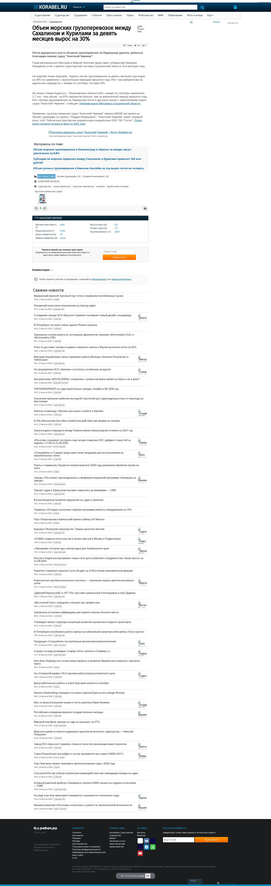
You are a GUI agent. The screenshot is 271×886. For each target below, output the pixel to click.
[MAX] (140, 846)
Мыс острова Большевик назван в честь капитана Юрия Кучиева (71, 702)
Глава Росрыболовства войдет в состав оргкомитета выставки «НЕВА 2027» (78, 753)
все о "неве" (59, 757)
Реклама (76, 841)
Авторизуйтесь (99, 279)
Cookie (141, 875)
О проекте (76, 833)
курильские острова (117, 186)
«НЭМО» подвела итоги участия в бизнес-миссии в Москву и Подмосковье (77, 538)
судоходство (56, 22)
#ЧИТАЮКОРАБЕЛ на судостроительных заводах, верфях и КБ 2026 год (76, 389)
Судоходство (62, 15)
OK (147, 876)
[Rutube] (153, 840)
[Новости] (42, 198)
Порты (130, 15)
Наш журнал (77, 835)
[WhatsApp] (153, 846)
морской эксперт (61, 383)
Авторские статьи (117, 841)
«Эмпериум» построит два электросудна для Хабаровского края (71, 548)
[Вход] (235, 8)
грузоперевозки (62, 186)
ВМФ (160, 15)
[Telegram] (146, 846)
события (57, 319)
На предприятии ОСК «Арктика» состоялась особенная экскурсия (72, 369)
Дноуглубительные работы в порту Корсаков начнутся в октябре (71, 683)
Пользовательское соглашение (86, 847)
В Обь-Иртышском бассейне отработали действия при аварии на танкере (77, 420)
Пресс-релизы (114, 15)
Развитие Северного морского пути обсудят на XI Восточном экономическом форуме (83, 570)
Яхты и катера (195, 15)
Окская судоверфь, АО (68, 176)
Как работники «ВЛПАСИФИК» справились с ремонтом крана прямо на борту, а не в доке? (87, 379)
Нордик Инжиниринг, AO (95, 176)
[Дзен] (140, 840)
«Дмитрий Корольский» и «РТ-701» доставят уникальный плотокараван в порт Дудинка (85, 593)
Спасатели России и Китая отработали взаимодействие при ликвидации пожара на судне (86, 773)
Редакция (76, 838)
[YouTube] (140, 853)
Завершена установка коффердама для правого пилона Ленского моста (76, 612)
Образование (175, 15)
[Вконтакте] (146, 840)
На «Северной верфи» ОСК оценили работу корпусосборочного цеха (74, 673)
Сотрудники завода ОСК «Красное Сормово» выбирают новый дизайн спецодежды (82, 315)
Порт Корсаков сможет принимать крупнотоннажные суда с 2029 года (74, 763)
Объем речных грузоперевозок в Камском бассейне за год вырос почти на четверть (88, 168)
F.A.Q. (74, 858)
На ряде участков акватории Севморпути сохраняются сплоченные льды (76, 795)
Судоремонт (80, 15)
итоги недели (59, 447)
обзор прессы (60, 565)
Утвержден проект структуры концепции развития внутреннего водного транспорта (82, 622)
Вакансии (141, 835)
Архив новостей (116, 847)
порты (56, 299)
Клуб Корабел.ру (79, 844)
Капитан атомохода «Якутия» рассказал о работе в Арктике (68, 411)
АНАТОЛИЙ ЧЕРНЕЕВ (48, 181)
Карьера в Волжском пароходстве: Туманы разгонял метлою (69, 529)
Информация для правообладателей (89, 852)
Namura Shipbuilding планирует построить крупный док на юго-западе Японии (79, 692)
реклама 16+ (263, 2)
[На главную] (50, 7)
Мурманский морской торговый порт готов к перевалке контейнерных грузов (78, 296)
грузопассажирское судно (48, 191)
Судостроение (42, 15)
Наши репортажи (117, 844)
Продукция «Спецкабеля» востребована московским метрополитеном (75, 641)
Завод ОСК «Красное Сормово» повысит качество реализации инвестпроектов (80, 744)
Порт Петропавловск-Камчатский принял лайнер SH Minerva (69, 519)
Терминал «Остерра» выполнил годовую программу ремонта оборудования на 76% (83, 509)
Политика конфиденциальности (86, 849)
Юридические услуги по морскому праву (44, 848)
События (97, 15)
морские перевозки (83, 186)
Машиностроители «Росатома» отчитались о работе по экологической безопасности (83, 805)
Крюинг (112, 838)
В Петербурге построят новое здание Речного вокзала (65, 325)
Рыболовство (145, 15)
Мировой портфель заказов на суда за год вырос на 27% (67, 722)
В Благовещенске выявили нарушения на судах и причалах (69, 500)
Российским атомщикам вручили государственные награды (68, 712)
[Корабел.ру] (45, 828)
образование (59, 484)
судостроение (59, 552)
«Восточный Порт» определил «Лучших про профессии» (67, 602)
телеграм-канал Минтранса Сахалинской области (109, 103)
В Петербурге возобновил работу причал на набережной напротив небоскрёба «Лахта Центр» (89, 631)
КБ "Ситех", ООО (46, 176)
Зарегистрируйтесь (121, 279)
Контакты (141, 833)
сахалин (100, 186)
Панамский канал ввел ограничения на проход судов (65, 305)
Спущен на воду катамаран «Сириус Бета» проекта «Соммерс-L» (72, 651)
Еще (209, 15)
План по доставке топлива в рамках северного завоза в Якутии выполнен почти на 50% (85, 347)
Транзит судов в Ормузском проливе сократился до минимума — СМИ (75, 490)
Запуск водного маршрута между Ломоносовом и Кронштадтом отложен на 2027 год (83, 430)
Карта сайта (77, 855)
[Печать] (145, 208)
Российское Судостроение (121, 833)
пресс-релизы (60, 587)
